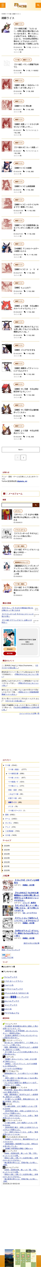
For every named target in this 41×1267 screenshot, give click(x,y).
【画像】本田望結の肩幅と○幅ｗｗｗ (18, 1148)
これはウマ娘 (13, 794)
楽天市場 (9, 653)
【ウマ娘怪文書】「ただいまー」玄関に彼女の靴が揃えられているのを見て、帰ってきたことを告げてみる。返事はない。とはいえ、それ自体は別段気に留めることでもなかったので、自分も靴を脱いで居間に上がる (26, 36)
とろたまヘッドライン (13, 981)
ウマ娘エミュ (13, 786)
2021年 (6, 866)
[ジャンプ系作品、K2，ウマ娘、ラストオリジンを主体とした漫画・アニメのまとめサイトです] (20, 5)
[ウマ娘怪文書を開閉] (6, 773)
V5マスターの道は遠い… (15, 701)
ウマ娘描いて (13, 782)
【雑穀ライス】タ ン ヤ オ (26, 269)
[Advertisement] (20, 736)
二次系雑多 (9, 831)
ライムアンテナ (10, 977)
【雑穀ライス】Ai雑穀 (23, 168)
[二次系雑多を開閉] (3, 831)
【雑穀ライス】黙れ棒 (23, 106)
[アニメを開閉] (3, 827)
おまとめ (8, 1009)
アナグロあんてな (11, 1013)
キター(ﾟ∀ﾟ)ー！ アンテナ (16, 997)
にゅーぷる (9, 985)
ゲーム (7, 819)
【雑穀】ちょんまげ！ (23, 288)
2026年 (7, 846)
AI (27, 255)
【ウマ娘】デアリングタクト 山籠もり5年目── (17, 621)
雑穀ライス (12, 802)
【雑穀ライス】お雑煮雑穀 (24, 186)
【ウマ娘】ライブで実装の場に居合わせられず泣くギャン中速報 (26, 590)
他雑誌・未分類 (28, 885)
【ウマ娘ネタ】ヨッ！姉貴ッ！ (26, 147)
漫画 (7, 815)
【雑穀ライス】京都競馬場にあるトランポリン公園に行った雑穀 (26, 227)
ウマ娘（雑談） (14, 769)
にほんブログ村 (7, 957)
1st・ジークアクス (30, 913)
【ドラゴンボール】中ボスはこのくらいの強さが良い (18, 615)
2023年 (7, 858)
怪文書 (21, 49)
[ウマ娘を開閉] (3, 765)
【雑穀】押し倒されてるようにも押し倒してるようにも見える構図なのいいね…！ (26, 329)
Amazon (10, 649)
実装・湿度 (12, 790)
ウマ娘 (28, 47)
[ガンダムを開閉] (3, 822)
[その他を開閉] (3, 835)
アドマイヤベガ (31, 130)
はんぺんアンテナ (11, 1001)
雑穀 (32, 91)
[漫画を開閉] (3, 814)
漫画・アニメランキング (11, 950)
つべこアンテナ (10, 1005)
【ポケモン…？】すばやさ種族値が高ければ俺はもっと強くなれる (26, 517)
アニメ (7, 827)
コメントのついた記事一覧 (29, 713)
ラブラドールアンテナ (13, 989)
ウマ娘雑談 (34, 70)
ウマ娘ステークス (15, 810)
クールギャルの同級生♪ (13, 1068)
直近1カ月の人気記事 (31, 943)
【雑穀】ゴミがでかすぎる (24, 350)
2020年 (7, 870)
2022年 (7, 862)
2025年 (7, 850)
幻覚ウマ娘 (12, 798)
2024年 (7, 854)
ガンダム (8, 823)
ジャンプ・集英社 (29, 903)
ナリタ (10, 806)
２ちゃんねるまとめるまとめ (16, 993)
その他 (7, 835)
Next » (20, 450)
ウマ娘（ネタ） (14, 778)
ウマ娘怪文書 (13, 773)
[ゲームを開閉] (3, 818)
